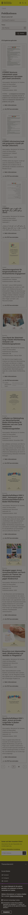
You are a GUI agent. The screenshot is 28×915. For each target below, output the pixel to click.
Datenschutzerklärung (16, 896)
